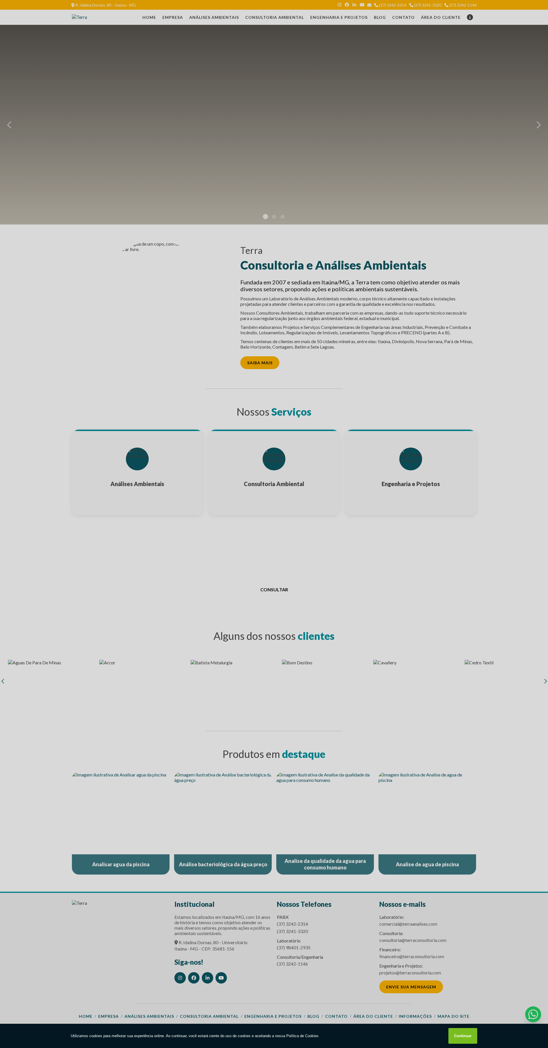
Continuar (463, 1036)
